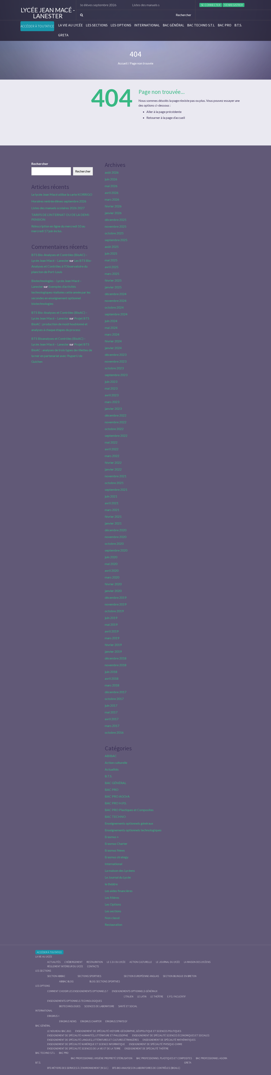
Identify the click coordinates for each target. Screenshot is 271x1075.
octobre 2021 (114, 483)
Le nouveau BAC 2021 (59, 1031)
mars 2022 (112, 456)
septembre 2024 (116, 314)
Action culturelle (116, 762)
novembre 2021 (115, 476)
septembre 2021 (116, 489)
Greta (63, 35)
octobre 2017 (114, 699)
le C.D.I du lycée (116, 962)
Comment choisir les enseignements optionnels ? (77, 991)
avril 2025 (111, 267)
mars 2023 (112, 402)
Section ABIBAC (56, 976)
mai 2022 (111, 442)
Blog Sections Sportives (104, 981)
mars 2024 (112, 334)
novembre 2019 (115, 604)
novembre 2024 (115, 300)
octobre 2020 (114, 543)
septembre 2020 (116, 550)
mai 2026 (111, 186)
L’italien (128, 996)
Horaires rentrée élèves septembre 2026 (58, 201)
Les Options (121, 25)
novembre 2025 (115, 226)
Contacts (93, 966)
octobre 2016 (114, 732)
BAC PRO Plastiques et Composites (129, 810)
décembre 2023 (115, 354)
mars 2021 (112, 510)
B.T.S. (238, 25)
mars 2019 (112, 638)
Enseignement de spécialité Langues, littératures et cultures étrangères (93, 1039)
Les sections (97, 25)
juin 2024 (111, 321)
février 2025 (113, 280)
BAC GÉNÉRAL (173, 25)
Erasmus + (112, 837)
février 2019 (113, 645)
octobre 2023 (114, 368)
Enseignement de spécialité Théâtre (147, 1048)
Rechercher (39, 164)
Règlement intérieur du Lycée (65, 966)
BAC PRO (224, 25)
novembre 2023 (115, 361)
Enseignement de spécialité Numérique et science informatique (86, 1044)
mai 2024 (111, 327)
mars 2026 (112, 199)
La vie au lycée (70, 25)
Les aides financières (119, 891)
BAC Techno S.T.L (201, 25)
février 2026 (113, 206)
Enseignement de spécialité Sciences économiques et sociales (170, 1035)
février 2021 (113, 516)
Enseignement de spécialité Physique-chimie (155, 1044)
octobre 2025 (114, 233)
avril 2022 (111, 449)
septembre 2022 (116, 435)
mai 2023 (111, 388)
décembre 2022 (115, 415)
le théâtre (111, 884)
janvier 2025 (113, 287)
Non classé (112, 918)
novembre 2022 (115, 422)
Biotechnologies (69, 1006)
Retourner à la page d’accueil (165, 117)
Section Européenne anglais (141, 976)
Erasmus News (115, 850)
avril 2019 (111, 631)
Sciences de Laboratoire (99, 1006)
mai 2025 (111, 260)
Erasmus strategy (116, 857)
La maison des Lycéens (120, 870)
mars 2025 (112, 273)
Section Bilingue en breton (179, 976)
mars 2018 (112, 685)
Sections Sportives (89, 976)
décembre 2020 (115, 530)
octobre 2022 (114, 429)
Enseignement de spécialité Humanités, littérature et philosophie (87, 1035)
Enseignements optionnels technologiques (133, 830)
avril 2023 (111, 395)
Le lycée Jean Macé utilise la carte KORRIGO (61, 194)
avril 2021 (111, 503)
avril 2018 (111, 678)
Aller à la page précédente (164, 112)
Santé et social (127, 1006)
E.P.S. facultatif (176, 996)
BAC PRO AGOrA (117, 796)
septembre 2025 (116, 240)
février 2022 (113, 462)
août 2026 (112, 172)
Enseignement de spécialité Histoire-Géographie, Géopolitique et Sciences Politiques (128, 1031)
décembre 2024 (115, 294)
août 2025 (112, 246)
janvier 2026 (113, 213)
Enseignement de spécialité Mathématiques (169, 1039)
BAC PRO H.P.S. (116, 803)
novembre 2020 (115, 537)
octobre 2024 (114, 307)
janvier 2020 (113, 591)
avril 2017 (111, 719)
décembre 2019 (115, 597)
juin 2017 (111, 705)
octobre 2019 (114, 611)
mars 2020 (112, 577)
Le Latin (141, 996)
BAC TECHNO (115, 816)
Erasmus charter (90, 1021)
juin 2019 (111, 618)
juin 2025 (111, 253)
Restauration (113, 924)
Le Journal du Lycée (118, 877)
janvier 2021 (113, 523)
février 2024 (113, 341)
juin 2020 (111, 557)
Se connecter (210, 5)
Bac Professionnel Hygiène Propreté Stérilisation (101, 1058)
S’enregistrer (233, 5)
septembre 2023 (116, 375)
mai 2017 (111, 712)
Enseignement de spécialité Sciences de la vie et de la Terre (84, 1048)
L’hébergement (73, 962)
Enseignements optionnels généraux (129, 823)
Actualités (112, 769)
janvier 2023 (113, 408)
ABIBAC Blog (66, 981)
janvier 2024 (113, 348)
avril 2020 (111, 570)
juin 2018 (111, 672)
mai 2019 (111, 624)
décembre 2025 (115, 219)
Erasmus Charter (116, 843)
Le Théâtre (156, 996)
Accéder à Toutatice (37, 26)
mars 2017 (112, 726)
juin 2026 (111, 179)
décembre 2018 (115, 658)
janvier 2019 (113, 651)
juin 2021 (111, 496)
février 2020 (113, 584)
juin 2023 (111, 381)
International (147, 25)
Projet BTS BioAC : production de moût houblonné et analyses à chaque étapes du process (60, 324)
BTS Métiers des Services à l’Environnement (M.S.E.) (77, 1068)
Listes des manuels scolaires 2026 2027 (142, 5)
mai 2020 (111, 564)
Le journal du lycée (168, 962)
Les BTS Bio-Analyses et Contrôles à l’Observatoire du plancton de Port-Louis (61, 266)
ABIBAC (111, 756)
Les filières (112, 897)
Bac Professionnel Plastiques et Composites (164, 1058)
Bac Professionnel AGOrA (211, 1058)
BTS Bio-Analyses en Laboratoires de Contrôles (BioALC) (146, 1068)
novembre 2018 (115, 665)
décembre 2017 (115, 692)
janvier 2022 (113, 469)
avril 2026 (111, 192)
